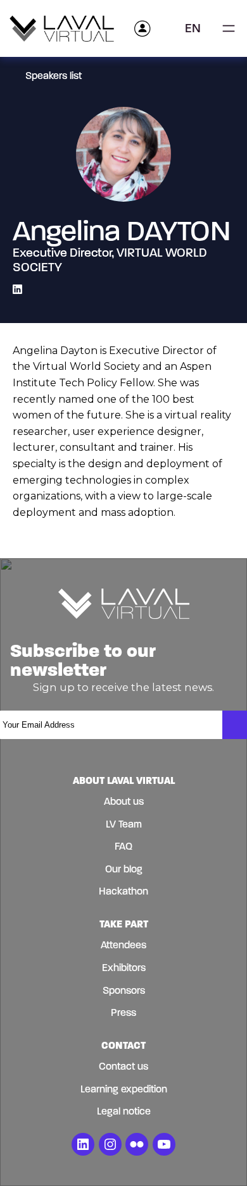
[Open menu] (229, 28)
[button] (197, 28)
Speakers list (53, 76)
